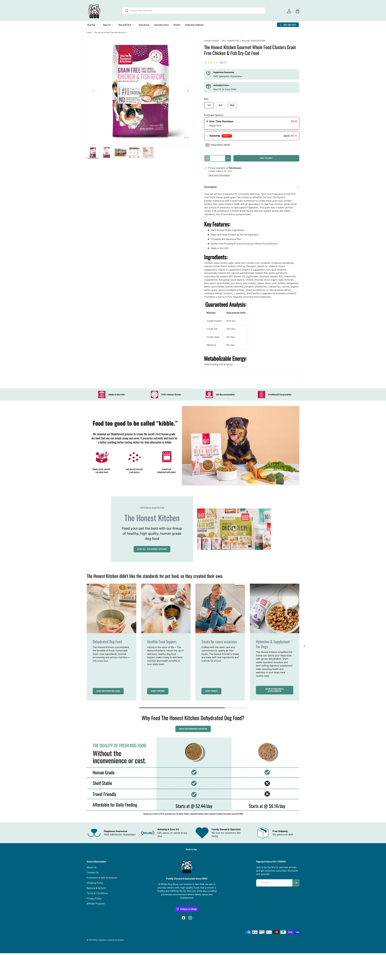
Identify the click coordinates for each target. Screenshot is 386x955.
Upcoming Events (161, 24)
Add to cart (266, 158)
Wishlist (176, 24)
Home (89, 32)
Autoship (220, 135)
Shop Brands (144, 24)
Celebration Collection (194, 24)
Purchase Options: (214, 115)
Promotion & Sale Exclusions (102, 877)
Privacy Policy (94, 898)
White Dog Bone (100, 940)
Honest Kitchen (211, 40)
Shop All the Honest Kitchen (152, 549)
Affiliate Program (96, 903)
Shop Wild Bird (124, 24)
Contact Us (92, 872)
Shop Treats (211, 691)
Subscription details (220, 144)
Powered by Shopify (116, 940)
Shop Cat (107, 24)
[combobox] (194, 10)
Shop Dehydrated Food (108, 691)
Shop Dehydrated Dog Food (193, 729)
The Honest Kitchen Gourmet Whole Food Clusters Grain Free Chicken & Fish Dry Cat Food (111, 32)
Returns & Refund (96, 888)
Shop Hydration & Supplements (275, 690)
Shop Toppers (158, 691)
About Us (91, 867)
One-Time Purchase (221, 121)
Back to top (191, 849)
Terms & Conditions (97, 893)
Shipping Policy (95, 882)
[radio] (207, 121)
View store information (219, 175)
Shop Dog (91, 24)
